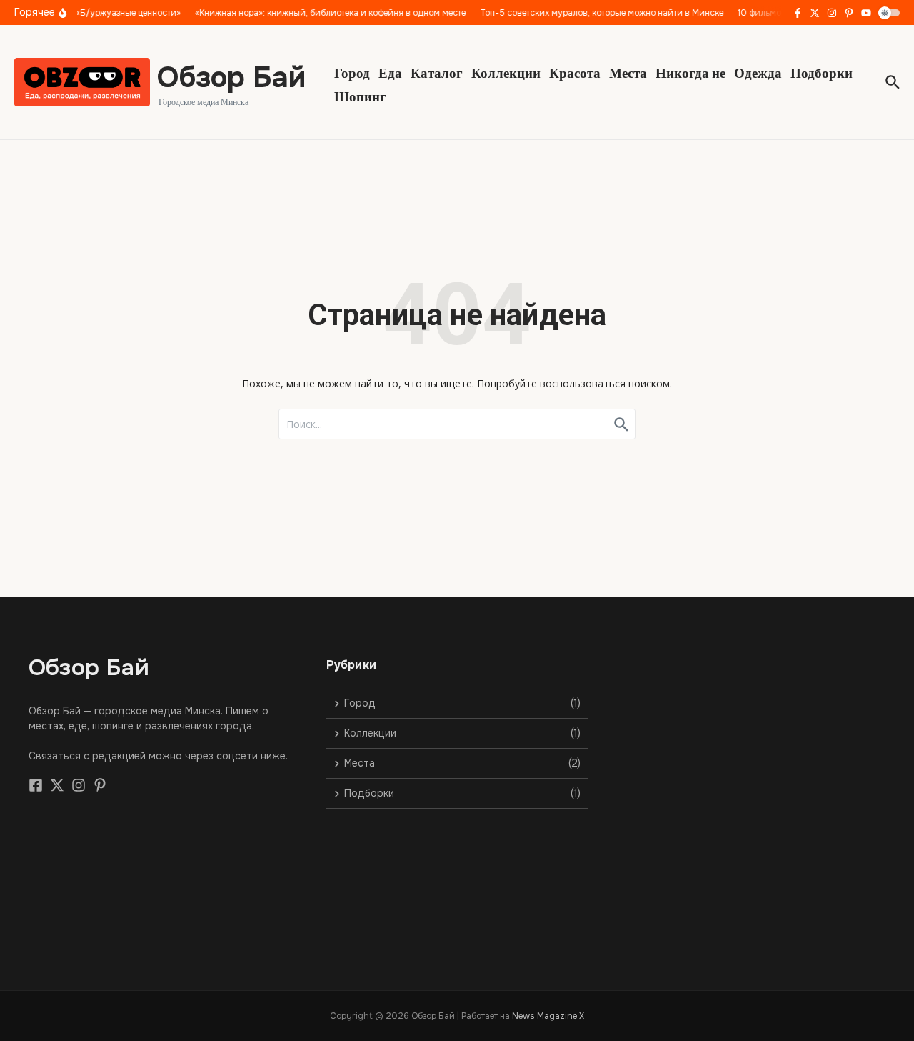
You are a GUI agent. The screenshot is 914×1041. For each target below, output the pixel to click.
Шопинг (360, 95)
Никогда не (690, 72)
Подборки (821, 72)
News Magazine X (548, 1016)
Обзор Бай (231, 77)
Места (628, 72)
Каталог (437, 72)
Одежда (758, 72)
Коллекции (506, 72)
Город (352, 72)
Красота (575, 72)
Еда (390, 72)
